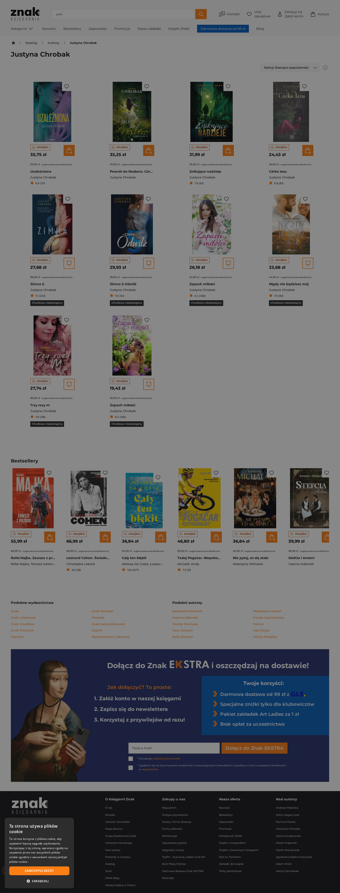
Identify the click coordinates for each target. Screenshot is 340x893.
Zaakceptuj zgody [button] (39, 871)
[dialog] (39, 853)
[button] (39, 881)
